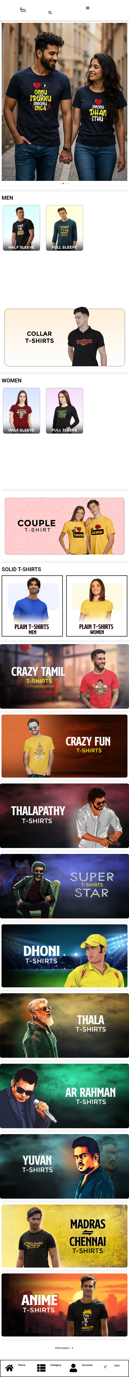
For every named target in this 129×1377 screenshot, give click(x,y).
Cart (116, 1365)
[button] (50, 12)
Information (62, 1348)
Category (55, 1365)
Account (87, 1365)
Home (21, 1365)
